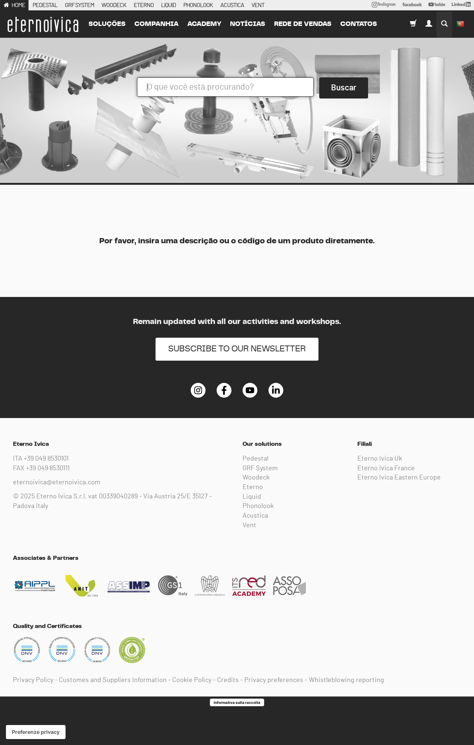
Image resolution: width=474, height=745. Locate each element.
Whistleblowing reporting (346, 680)
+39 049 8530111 (48, 468)
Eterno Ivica (43, 24)
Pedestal (255, 458)
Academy (204, 24)
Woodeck (256, 477)
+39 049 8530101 (46, 458)
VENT (257, 5)
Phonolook (258, 506)
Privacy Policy (33, 680)
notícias (247, 24)
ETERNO (144, 5)
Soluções (107, 24)
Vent (249, 525)
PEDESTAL (45, 5)
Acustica (255, 515)
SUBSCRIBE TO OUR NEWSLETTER (237, 349)
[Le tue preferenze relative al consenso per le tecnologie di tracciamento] (36, 732)
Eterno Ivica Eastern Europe (399, 477)
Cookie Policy (191, 680)
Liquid (252, 497)
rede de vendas (302, 24)
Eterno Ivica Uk (379, 458)
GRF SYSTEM (79, 5)
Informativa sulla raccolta (237, 702)
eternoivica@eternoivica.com (56, 482)
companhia (156, 24)
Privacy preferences (273, 680)
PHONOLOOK (198, 5)
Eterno (253, 487)
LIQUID (168, 5)
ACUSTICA (232, 5)
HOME (18, 5)
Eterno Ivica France (386, 468)
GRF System (260, 468)
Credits (228, 680)
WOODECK (113, 5)
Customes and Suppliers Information (113, 680)
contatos (358, 24)
